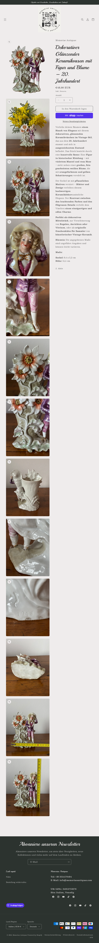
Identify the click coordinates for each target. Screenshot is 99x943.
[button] (5, 19)
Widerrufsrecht (68, 935)
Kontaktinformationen (85, 935)
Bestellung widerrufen (16, 882)
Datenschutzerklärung (53, 935)
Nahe (8, 876)
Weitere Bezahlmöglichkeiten (74, 121)
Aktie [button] (60, 268)
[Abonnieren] (68, 862)
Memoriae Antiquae (20, 935)
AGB (91, 937)
